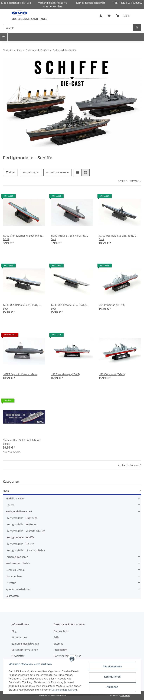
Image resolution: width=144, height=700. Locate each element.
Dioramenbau (14, 576)
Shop (6, 491)
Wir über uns (19, 637)
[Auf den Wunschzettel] (39, 197)
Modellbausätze (15, 498)
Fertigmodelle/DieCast (19, 511)
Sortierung (29, 172)
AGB (56, 637)
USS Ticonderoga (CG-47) (65, 374)
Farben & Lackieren (17, 557)
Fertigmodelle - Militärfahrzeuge (26, 531)
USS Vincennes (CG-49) (112, 374)
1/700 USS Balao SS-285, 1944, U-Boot (22, 306)
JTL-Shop (126, 695)
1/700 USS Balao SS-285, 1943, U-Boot (118, 237)
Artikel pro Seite (56, 172)
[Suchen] (137, 27)
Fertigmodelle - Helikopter (22, 524)
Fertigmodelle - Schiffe (20, 537)
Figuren (10, 505)
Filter (11, 172)
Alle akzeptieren (112, 666)
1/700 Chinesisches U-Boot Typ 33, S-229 (23, 237)
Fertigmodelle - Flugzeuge (22, 518)
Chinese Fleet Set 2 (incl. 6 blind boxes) (21, 441)
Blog (14, 631)
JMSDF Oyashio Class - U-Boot (20, 374)
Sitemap (58, 643)
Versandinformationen (25, 649)
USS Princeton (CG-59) (112, 305)
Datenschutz (61, 631)
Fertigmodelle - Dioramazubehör (26, 550)
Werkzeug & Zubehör (18, 563)
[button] (101, 15)
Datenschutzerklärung (64, 689)
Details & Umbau (15, 570)
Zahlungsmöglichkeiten (25, 643)
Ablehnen (112, 686)
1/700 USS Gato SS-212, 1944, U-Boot (69, 306)
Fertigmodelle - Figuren (20, 544)
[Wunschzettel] (109, 15)
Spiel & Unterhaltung (18, 589)
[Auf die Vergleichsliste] (30, 197)
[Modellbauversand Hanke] (19, 13)
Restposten (12, 596)
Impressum (60, 649)
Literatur (11, 583)
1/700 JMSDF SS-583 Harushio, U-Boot (70, 237)
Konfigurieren (112, 676)
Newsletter (18, 656)
